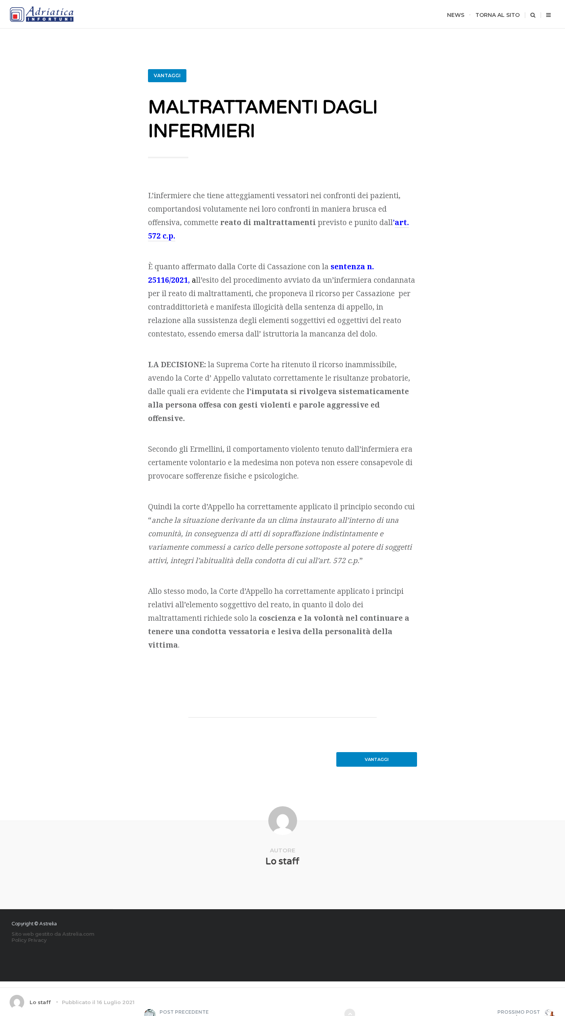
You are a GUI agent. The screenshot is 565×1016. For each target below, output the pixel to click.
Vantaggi (167, 75)
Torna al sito (497, 15)
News (455, 15)
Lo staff (282, 861)
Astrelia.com (78, 934)
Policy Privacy (29, 940)
